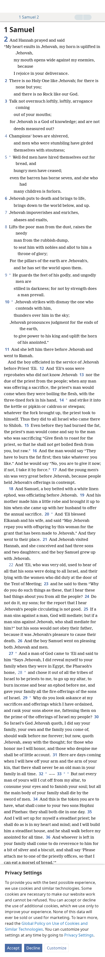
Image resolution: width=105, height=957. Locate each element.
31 (55, 754)
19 (82, 495)
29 (25, 697)
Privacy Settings (79, 935)
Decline (33, 948)
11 (7, 349)
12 (42, 368)
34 (36, 799)
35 (89, 811)
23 (46, 583)
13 (82, 374)
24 (87, 596)
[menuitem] (7, 6)
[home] (7, 6)
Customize (56, 948)
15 (27, 425)
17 (55, 469)
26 (20, 640)
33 (59, 773)
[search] (99, 6)
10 (7, 302)
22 (11, 564)
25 (86, 609)
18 (11, 488)
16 (35, 450)
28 (20, 672)
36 (48, 837)
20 (47, 514)
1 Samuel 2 (29, 17)
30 (96, 716)
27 (11, 653)
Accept (13, 948)
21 (45, 539)
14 (61, 400)
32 (41, 773)
